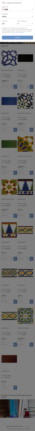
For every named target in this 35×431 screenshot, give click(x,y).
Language (5, 14)
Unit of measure (22, 21)
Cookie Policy (21, 32)
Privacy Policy (12, 32)
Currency (4, 21)
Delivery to (5, 7)
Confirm (17, 37)
